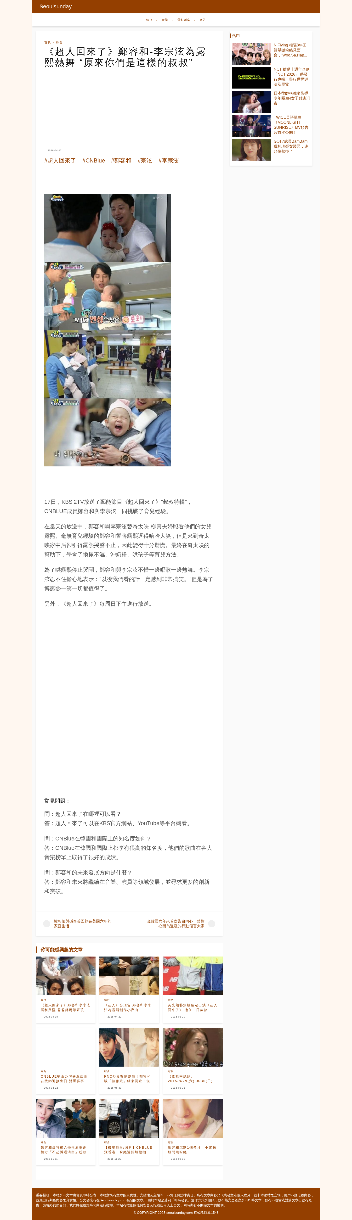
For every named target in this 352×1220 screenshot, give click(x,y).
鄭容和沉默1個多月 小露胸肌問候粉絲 (192, 1150)
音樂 (165, 20)
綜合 (149, 20)
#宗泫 (145, 160)
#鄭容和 (121, 160)
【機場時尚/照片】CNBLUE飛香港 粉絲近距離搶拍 (128, 1150)
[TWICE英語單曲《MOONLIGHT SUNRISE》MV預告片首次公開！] (251, 126)
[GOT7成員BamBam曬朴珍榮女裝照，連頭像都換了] (251, 150)
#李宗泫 (169, 160)
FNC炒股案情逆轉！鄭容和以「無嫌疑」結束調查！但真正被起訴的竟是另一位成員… (129, 1079)
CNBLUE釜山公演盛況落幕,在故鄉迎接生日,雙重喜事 (65, 1078)
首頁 (47, 42)
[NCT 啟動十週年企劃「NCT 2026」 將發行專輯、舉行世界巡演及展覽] (251, 78)
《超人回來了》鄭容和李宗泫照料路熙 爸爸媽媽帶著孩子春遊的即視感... (66, 1007)
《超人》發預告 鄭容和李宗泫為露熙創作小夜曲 (128, 1007)
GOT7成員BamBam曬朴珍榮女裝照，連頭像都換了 (291, 146)
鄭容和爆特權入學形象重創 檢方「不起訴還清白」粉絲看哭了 (66, 1150)
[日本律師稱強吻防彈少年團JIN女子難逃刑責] (251, 102)
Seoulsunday (56, 6)
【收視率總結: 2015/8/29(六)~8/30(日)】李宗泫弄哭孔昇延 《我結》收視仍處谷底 (193, 1079)
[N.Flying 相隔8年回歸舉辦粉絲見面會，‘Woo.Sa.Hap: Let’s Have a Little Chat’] (251, 54)
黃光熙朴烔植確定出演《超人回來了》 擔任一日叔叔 (193, 1007)
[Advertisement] (129, 103)
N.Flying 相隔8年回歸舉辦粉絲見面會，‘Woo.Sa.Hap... (290, 50)
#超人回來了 (60, 160)
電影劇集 (184, 20)
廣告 (202, 20)
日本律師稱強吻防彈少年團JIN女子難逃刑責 (292, 98)
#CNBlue (93, 160)
